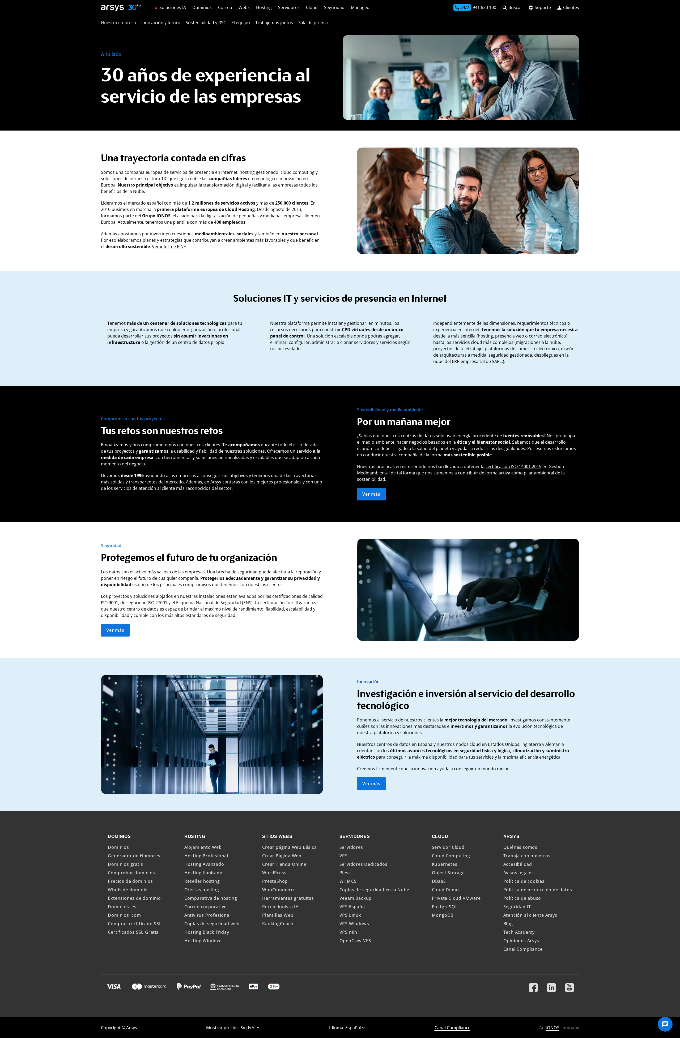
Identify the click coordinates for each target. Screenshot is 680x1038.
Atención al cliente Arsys (530, 915)
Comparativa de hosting (210, 898)
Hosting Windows (203, 941)
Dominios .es (122, 907)
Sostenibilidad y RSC (206, 22)
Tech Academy (519, 932)
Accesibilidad (517, 864)
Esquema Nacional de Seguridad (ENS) (214, 603)
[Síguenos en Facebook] (533, 985)
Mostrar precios (223, 1028)
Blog (508, 924)
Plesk (345, 873)
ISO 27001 (157, 603)
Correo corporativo (205, 907)
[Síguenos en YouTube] (569, 985)
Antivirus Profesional (207, 915)
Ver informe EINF (169, 246)
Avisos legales (518, 873)
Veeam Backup (355, 898)
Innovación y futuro (160, 22)
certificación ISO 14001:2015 (513, 466)
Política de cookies (524, 881)
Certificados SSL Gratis (133, 932)
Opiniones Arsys (521, 941)
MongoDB (443, 915)
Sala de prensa (313, 22)
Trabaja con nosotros (527, 856)
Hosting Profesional (206, 856)
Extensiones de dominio (134, 898)
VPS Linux (350, 915)
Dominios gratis (125, 864)
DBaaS (439, 881)
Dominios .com (124, 915)
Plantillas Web (277, 915)
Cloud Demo (445, 890)
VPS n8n (348, 932)
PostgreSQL (445, 907)
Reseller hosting (202, 881)
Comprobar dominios (131, 873)
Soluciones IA (172, 7)
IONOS (552, 1028)
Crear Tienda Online (284, 864)
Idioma (336, 1028)
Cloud (312, 7)
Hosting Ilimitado (203, 873)
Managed (360, 7)
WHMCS (348, 881)
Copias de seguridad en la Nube (374, 890)
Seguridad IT (517, 907)
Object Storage (448, 873)
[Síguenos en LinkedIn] (551, 985)
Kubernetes (444, 864)
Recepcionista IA (280, 907)
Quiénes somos (520, 847)
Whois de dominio (128, 890)
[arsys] (112, 8)
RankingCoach (278, 924)
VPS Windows (354, 924)
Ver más (371, 494)
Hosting (264, 7)
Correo (225, 7)
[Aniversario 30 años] (132, 8)
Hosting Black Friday (206, 932)
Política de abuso (522, 898)
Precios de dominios (130, 881)
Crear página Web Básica (289, 847)
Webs (244, 7)
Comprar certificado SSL (135, 924)
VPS (343, 856)
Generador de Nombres (134, 856)
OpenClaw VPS (355, 941)
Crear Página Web (281, 856)
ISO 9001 (109, 603)
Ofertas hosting (201, 890)
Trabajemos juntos (274, 22)
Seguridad (334, 7)
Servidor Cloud (448, 847)
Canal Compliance (523, 949)
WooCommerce (279, 890)
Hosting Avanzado (204, 864)
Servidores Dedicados (363, 864)
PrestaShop (275, 881)
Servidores (289, 7)
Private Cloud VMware (456, 898)
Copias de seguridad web (212, 924)
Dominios (202, 7)
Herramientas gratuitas (288, 898)
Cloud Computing (451, 856)
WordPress (274, 873)
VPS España (352, 907)
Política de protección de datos (537, 890)
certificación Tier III (279, 603)
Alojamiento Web (203, 847)
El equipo (240, 22)
